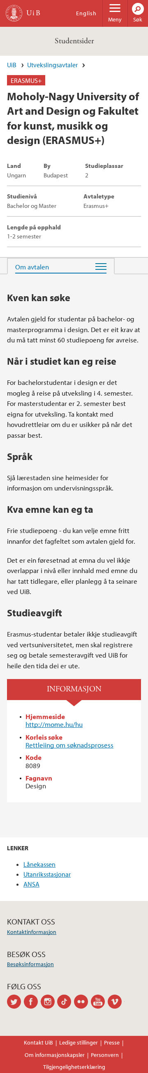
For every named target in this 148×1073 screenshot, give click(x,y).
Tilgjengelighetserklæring (74, 1067)
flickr (82, 1002)
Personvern (105, 1055)
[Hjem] (14, 13)
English (86, 13)
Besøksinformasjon (30, 964)
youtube (99, 1002)
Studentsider (74, 41)
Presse (112, 1042)
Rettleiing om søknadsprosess (69, 744)
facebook (32, 1002)
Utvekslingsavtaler (52, 65)
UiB (11, 65)
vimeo (116, 1002)
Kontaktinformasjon (31, 932)
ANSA (31, 884)
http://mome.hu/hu (54, 724)
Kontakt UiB (38, 1042)
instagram (49, 1002)
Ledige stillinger (78, 1042)
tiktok (65, 1002)
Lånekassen (39, 864)
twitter (15, 1002)
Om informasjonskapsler (55, 1055)
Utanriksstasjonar (47, 874)
